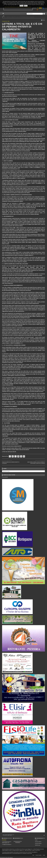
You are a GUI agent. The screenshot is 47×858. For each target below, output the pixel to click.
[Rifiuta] (45, 4)
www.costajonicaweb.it (33, 41)
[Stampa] (41, 20)
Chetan (6, 857)
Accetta (21, 5)
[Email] (24, 456)
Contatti (44, 855)
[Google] (15, 456)
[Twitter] (13, 456)
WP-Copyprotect (10, 857)
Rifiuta (26, 5)
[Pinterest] (21, 456)
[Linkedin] (18, 456)
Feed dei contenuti (38, 841)
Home (33, 855)
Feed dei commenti (38, 843)
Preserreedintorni (5, 477)
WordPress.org (37, 845)
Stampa (43, 20)
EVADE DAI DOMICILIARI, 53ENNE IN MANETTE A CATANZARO (10, 463)
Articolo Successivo (39, 460)
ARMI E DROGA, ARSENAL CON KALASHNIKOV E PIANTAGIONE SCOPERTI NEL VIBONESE (36, 463)
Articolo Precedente (7, 460)
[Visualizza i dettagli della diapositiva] (14, 521)
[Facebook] (10, 456)
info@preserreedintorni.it (7, 844)
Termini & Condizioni (38, 855)
